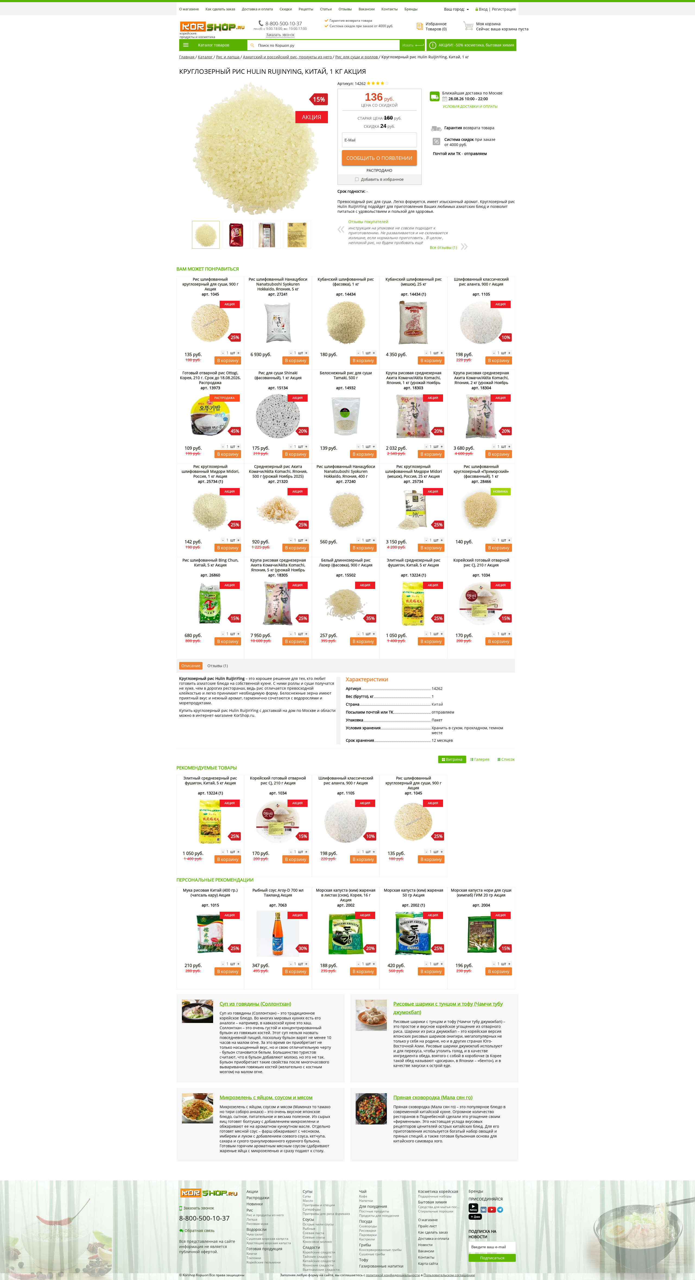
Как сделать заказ (220, 9)
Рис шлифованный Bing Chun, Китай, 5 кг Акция (210, 562)
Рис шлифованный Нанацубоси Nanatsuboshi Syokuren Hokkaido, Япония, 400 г (346, 471)
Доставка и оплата (257, 9)
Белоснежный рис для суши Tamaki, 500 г (346, 375)
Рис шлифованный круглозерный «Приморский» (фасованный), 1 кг (481, 471)
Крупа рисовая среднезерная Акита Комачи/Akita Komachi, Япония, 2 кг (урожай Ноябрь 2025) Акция (481, 380)
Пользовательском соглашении (449, 1275)
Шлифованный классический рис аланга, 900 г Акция (481, 282)
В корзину (227, 360)
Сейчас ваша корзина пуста (496, 26)
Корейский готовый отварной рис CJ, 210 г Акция (481, 562)
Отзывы (345, 9)
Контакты (389, 9)
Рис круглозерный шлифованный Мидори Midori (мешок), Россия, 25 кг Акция (413, 471)
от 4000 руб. (455, 144)
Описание (190, 665)
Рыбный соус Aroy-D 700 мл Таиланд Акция (278, 893)
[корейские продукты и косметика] (182, 17)
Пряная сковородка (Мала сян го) (432, 1097)
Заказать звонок (280, 34)
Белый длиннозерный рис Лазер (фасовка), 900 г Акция (345, 562)
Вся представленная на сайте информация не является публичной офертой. (207, 1246)
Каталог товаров (213, 44)
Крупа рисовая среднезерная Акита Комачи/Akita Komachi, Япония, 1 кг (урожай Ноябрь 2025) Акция (413, 380)
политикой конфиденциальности (393, 1275)
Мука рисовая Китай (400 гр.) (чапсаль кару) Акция (210, 893)
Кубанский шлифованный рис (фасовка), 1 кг (346, 282)
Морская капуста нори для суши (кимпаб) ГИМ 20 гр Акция (481, 893)
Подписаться (492, 1257)
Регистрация (504, 9)
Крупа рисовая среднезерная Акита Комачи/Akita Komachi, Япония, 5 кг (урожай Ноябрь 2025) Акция (278, 567)
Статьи (326, 9)
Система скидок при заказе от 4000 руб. (361, 26)
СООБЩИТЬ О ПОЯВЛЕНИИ (379, 158)
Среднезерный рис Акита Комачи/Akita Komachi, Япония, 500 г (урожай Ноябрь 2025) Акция (278, 474)
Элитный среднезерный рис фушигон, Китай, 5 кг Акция (413, 562)
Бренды (411, 9)
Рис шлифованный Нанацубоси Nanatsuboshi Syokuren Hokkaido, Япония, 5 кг (278, 284)
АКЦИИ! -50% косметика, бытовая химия (476, 44)
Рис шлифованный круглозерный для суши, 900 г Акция (210, 284)
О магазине (189, 9)
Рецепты (306, 9)
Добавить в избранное (382, 179)
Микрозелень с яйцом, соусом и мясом (266, 1097)
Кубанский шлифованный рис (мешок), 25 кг (414, 282)
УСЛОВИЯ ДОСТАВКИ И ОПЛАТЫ (470, 106)
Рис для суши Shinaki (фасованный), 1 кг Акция (278, 375)
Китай (437, 704)
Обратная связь (199, 1230)
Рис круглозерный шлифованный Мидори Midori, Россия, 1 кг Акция (210, 471)
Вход (483, 9)
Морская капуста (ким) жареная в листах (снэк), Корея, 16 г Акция (345, 895)
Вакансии (367, 9)
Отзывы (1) (217, 665)
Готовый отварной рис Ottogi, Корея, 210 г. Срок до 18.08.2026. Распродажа (210, 377)
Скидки (286, 9)
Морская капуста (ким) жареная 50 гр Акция (413, 893)
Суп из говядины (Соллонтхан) (255, 1003)
